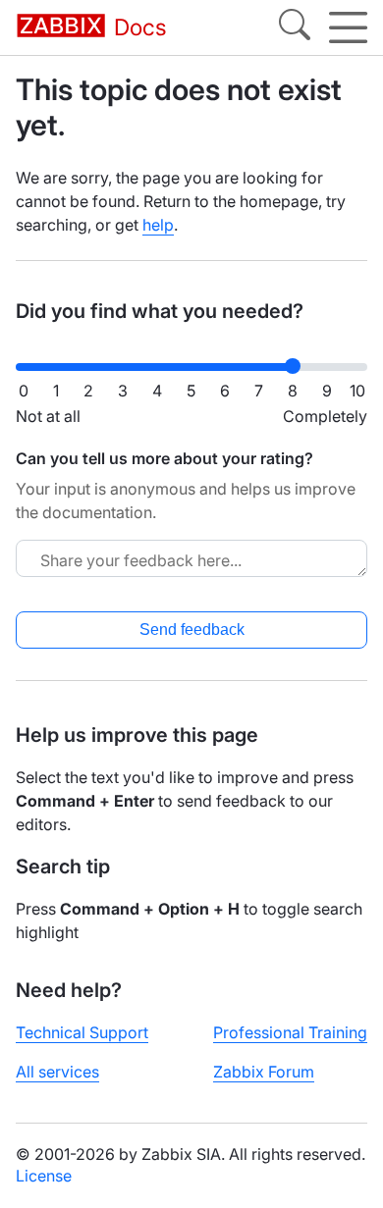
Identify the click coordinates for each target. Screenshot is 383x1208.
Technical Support (82, 1032)
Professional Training (290, 1032)
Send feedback (192, 629)
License (44, 1175)
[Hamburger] (348, 27)
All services (57, 1071)
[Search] (294, 27)
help (158, 225)
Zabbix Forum (263, 1071)
